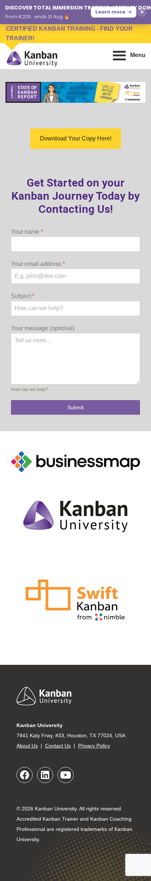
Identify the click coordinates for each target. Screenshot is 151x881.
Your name (27, 232)
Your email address (38, 264)
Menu (138, 55)
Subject (22, 296)
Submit (75, 407)
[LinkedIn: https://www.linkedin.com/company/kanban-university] (45, 774)
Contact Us (58, 746)
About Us (27, 746)
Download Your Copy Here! (75, 138)
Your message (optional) (42, 328)
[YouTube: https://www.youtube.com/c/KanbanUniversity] (65, 774)
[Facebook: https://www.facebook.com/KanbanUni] (24, 774)
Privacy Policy (94, 746)
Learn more (110, 11)
